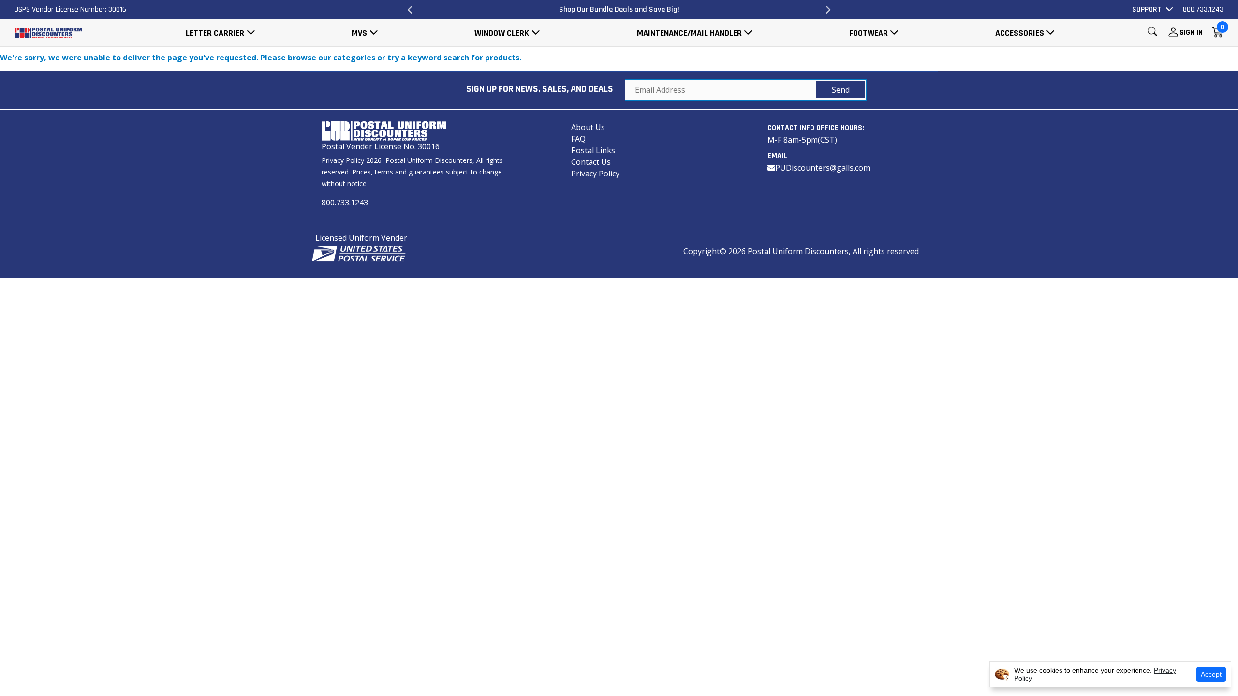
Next (828, 9)
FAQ (578, 138)
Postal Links (593, 150)
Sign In (1191, 33)
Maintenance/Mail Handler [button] (689, 33)
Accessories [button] (1019, 33)
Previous (410, 9)
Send (841, 90)
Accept (1211, 674)
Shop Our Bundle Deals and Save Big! (619, 9)
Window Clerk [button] (501, 33)
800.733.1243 (1203, 9)
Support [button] (1147, 9)
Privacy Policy (595, 173)
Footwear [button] (868, 33)
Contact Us (591, 162)
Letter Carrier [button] (215, 33)
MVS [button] (359, 33)
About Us (588, 127)
